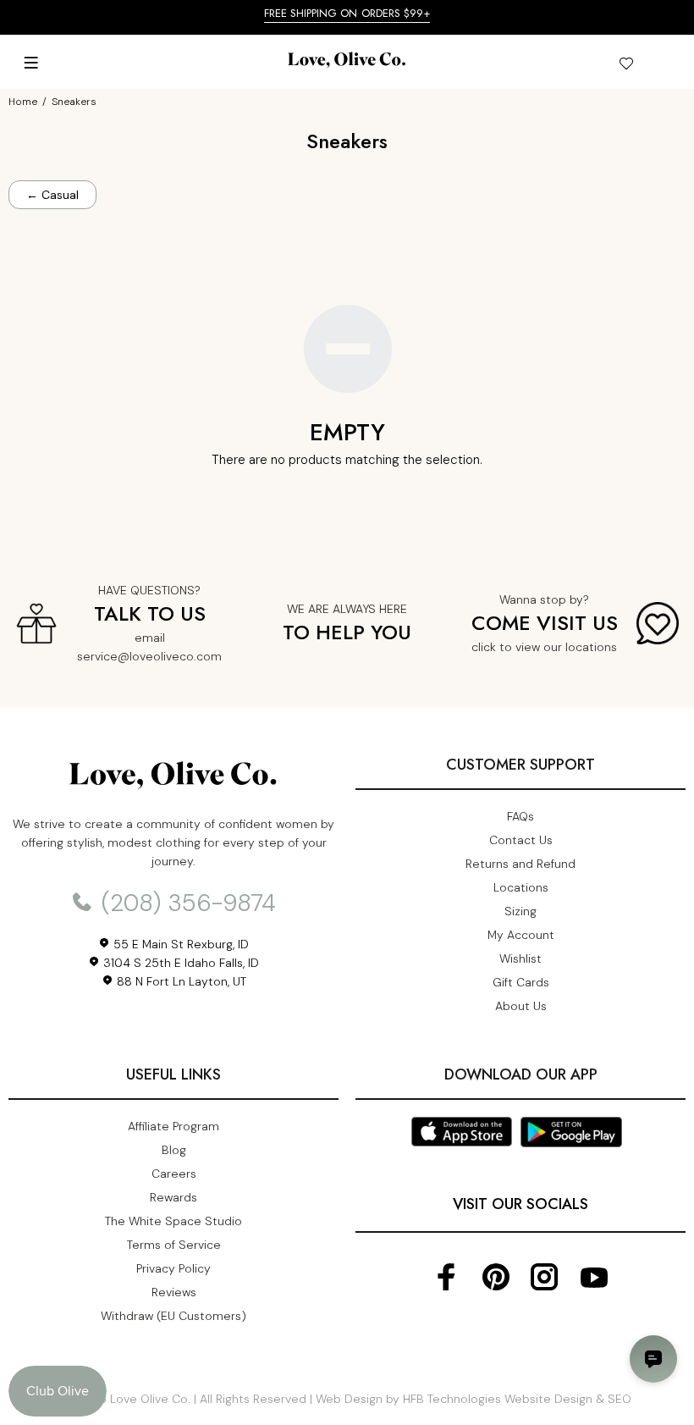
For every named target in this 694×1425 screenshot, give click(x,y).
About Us (521, 1006)
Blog (174, 1149)
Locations (520, 887)
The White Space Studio (173, 1221)
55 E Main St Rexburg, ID (179, 944)
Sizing (520, 911)
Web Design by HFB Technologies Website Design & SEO (473, 1398)
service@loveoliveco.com (149, 656)
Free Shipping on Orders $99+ (347, 13)
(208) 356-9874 (185, 903)
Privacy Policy (173, 1268)
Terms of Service (174, 1244)
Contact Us (521, 840)
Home (22, 101)
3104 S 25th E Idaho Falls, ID (179, 962)
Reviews (173, 1292)
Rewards (173, 1197)
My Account (520, 934)
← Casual (52, 194)
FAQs (520, 816)
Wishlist (520, 958)
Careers (173, 1173)
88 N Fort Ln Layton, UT (179, 981)
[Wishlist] (625, 66)
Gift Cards (521, 982)
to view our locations (558, 647)
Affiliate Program (173, 1126)
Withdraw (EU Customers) (173, 1315)
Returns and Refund (520, 863)
